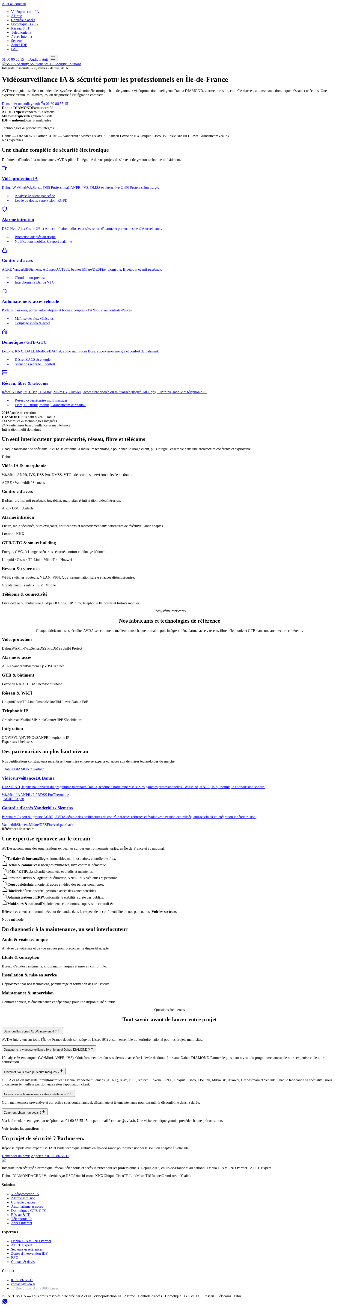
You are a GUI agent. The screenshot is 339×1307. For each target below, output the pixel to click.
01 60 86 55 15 (13, 59)
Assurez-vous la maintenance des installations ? (36, 1094)
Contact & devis (23, 1262)
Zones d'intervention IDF (29, 1253)
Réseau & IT (20, 28)
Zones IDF (19, 45)
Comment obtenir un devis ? (22, 1112)
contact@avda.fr (23, 1284)
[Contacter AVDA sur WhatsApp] (5, 1303)
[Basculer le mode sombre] (27, 60)
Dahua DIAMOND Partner (31, 1241)
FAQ (14, 49)
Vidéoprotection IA (25, 12)
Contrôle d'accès (23, 20)
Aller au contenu (14, 4)
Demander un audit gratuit (21, 104)
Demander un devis (16, 1156)
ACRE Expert (21, 1245)
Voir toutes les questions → (23, 1128)
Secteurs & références (27, 1249)
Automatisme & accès (27, 1206)
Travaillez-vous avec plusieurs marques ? (31, 1072)
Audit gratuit (38, 59)
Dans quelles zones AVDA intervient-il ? (30, 1031)
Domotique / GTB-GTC (29, 1210)
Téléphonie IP (21, 32)
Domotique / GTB (24, 24)
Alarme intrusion (23, 1198)
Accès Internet (21, 36)
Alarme (16, 16)
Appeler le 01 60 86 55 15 (50, 1156)
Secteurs (17, 41)
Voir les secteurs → (166, 912)
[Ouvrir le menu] (53, 58)
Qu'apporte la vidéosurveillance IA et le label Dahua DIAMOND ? (47, 1049)
